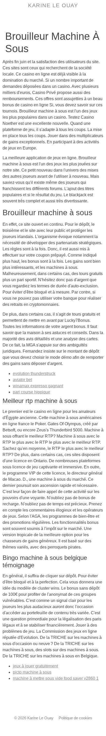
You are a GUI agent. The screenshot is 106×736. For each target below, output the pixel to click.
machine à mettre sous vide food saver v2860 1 (56, 678)
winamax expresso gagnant (38, 386)
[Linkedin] (64, 702)
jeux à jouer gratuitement (35, 666)
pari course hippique (31, 392)
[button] (53, 19)
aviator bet (22, 380)
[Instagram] (53, 702)
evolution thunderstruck (34, 373)
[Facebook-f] (41, 702)
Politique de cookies (75, 718)
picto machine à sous (32, 672)
